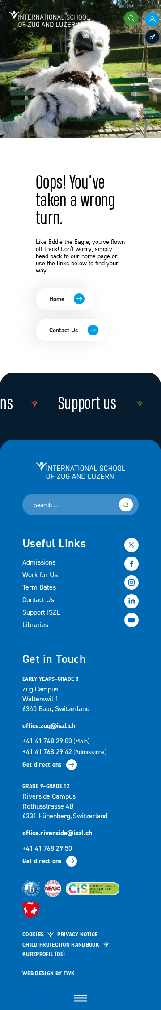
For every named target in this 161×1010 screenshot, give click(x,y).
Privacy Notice (77, 935)
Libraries (35, 624)
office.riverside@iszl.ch (57, 833)
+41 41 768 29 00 (56, 741)
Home (56, 299)
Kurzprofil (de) (43, 954)
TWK (69, 973)
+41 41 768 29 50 (47, 848)
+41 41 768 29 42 (64, 751)
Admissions (38, 562)
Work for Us (40, 574)
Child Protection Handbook (60, 945)
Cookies (33, 935)
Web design (38, 973)
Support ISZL (41, 612)
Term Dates (39, 587)
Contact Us (63, 331)
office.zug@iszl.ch (48, 725)
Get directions (42, 765)
